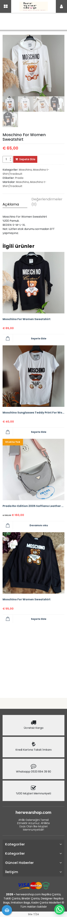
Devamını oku (39, 525)
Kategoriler (15, 844)
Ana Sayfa (24, 22)
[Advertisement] (33, 659)
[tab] (15, 205)
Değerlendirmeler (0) (43, 202)
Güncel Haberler (19, 862)
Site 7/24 (33, 914)
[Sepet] (7, 910)
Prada (19, 178)
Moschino (40, 22)
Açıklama (11, 204)
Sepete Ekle (27, 159)
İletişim (11, 872)
